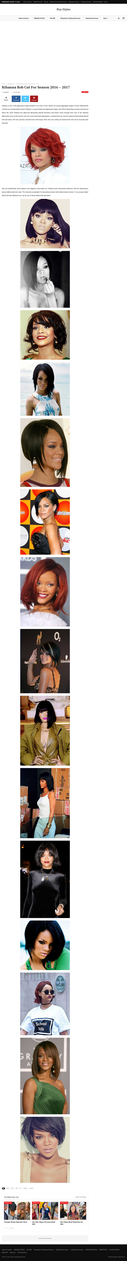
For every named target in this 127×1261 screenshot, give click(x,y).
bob (16, 1188)
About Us (12, 1252)
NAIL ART (5, 1252)
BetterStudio (121, 1257)
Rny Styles (63, 9)
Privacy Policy (22, 1252)
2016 (8, 1188)
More (105, 2)
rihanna (25, 1188)
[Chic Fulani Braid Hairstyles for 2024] (73, 1211)
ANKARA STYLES (37, 2)
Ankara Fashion (27, 2)
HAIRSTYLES (85, 92)
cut (20, 1188)
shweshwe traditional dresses (58, 2)
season (31, 1188)
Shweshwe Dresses (73, 2)
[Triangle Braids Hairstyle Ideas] (17, 1211)
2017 (12, 1188)
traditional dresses (86, 2)
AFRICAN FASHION (98, 2)
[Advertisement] (63, 51)
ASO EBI (46, 2)
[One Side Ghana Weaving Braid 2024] (45, 1211)
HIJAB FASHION (114, 1249)
